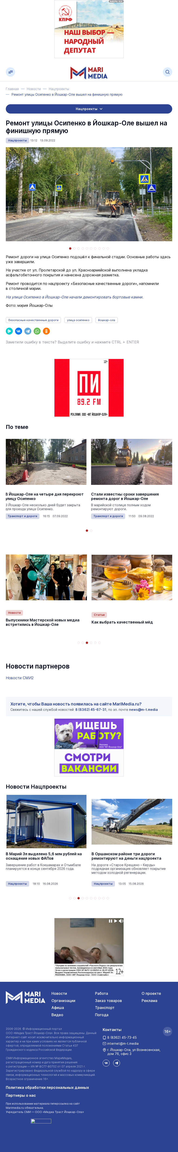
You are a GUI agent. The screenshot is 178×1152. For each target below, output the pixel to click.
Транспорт (104, 1007)
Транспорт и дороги (22, 516)
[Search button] (167, 72)
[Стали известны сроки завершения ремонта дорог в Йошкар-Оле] (131, 462)
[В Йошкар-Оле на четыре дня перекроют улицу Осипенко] (45, 462)
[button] (70, 248)
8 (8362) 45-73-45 (122, 1037)
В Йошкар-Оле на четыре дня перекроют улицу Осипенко (44, 496)
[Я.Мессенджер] (9, 331)
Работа (101, 993)
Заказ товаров (108, 1000)
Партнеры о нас (21, 1095)
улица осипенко (78, 320)
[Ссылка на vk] (106, 1063)
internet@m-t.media (123, 1043)
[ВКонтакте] (18, 331)
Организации (63, 1000)
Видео (57, 1014)
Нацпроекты (17, 140)
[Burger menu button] (10, 72)
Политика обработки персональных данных (47, 1087)
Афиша (57, 1007)
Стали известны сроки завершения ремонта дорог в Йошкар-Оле (125, 496)
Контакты (112, 1029)
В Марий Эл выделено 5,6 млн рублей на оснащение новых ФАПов (44, 856)
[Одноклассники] (46, 331)
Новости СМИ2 (20, 678)
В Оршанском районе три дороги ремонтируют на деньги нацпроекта (126, 856)
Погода (101, 1014)
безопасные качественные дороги (33, 320)
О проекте (151, 993)
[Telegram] (27, 331)
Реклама (149, 1000)
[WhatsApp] (37, 331)
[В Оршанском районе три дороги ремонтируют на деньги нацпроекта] (132, 821)
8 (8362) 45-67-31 (90, 709)
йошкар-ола (106, 320)
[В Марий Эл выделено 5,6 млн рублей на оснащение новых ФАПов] (46, 821)
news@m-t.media (143, 709)
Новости (14, 612)
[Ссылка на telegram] (116, 1063)
